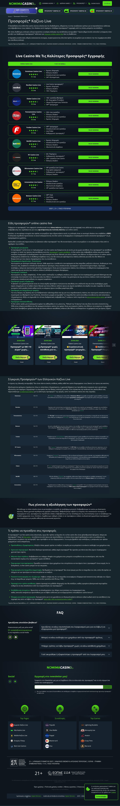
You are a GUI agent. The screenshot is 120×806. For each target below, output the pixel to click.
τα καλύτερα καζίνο (27, 392)
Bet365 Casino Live (33, 141)
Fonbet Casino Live (33, 127)
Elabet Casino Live (33, 99)
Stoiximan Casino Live (33, 71)
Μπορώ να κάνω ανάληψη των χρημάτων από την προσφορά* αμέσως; (72, 637)
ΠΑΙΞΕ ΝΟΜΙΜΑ (93, 74)
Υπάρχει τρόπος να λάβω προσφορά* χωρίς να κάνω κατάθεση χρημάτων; (73, 646)
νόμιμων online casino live (54, 34)
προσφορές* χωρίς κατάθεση (60, 252)
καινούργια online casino (96, 297)
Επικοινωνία (81, 787)
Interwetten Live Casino (33, 182)
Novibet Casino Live (33, 85)
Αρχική (10, 16)
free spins (27, 537)
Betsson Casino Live (33, 196)
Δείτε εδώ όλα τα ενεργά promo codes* (58, 599)
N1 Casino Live (33, 155)
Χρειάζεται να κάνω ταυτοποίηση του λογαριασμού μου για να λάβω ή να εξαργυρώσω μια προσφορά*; (73, 628)
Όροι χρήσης (38, 787)
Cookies (113, 792)
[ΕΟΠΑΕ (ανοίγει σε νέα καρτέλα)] (66, 773)
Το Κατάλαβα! (101, 797)
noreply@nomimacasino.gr (21, 630)
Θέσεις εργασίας (70, 787)
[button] (21, 10)
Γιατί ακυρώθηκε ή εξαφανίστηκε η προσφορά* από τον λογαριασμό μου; (73, 654)
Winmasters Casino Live (33, 168)
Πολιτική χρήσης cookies (54, 787)
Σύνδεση (107, 3)
